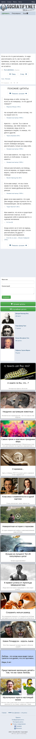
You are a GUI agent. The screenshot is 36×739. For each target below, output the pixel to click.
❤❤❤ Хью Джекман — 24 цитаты (17, 713)
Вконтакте (19, 728)
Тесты (20, 2)
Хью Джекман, (11, 70)
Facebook (19, 726)
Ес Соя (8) (10, 222)
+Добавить (6, 13)
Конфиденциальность (18, 719)
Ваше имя (5, 279)
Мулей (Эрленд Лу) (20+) (14, 178)
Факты (15, 2)
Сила (2, 79)
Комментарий (6, 286)
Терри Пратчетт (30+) (13, 207)
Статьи (9, 2)
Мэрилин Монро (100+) (14, 107)
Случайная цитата (19, 309)
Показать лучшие (18, 93)
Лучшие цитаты (19, 304)
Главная (4, 713)
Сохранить (6, 297)
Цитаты (3, 2)
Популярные (16, 13)
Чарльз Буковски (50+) (13, 135)
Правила (18, 717)
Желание (7, 79)
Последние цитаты (18, 722)
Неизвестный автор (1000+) (15, 118)
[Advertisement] (18, 34)
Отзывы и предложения (19, 724)
